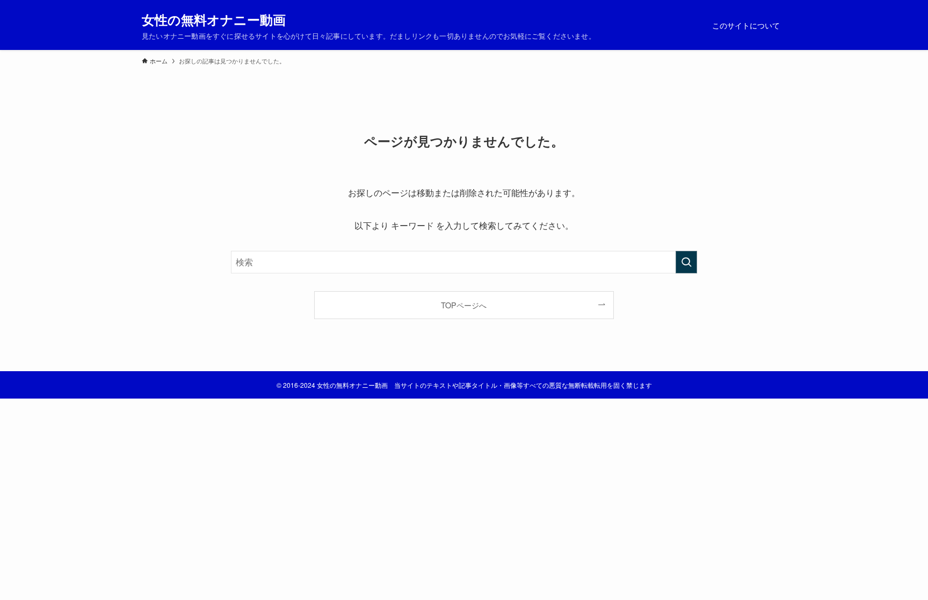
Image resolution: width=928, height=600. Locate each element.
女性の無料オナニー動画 (214, 19)
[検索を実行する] (686, 262)
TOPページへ (464, 304)
